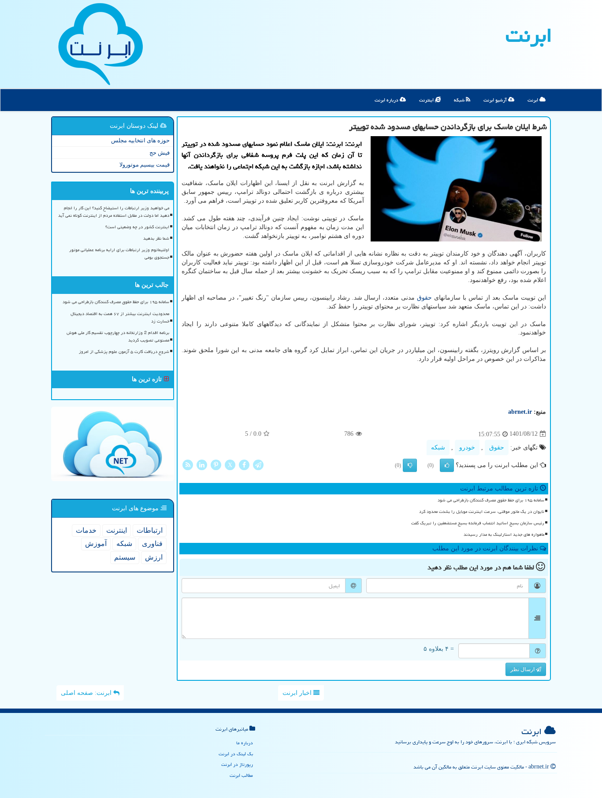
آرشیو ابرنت (495, 99)
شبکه (460, 99)
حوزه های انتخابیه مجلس (140, 140)
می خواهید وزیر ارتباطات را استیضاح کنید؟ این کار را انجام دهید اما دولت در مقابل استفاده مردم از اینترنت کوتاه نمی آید (113, 212)
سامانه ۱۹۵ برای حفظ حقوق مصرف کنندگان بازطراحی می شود (491, 500)
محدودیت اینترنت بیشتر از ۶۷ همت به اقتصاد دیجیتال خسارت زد (120, 317)
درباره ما (244, 742)
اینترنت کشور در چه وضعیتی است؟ (137, 227)
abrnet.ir (520, 411)
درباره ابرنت (387, 99)
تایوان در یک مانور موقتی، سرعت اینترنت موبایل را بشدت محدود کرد (481, 511)
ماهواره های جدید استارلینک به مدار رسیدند (504, 534)
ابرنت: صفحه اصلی (87, 693)
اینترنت (427, 99)
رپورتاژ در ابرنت (237, 764)
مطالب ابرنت (241, 775)
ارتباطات (150, 530)
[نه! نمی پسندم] (410, 465)
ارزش (154, 557)
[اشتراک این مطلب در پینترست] (216, 464)
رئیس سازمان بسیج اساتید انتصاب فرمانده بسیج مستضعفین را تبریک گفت (477, 523)
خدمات (86, 530)
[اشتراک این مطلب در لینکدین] (202, 464)
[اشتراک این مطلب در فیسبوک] (244, 464)
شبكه (438, 447)
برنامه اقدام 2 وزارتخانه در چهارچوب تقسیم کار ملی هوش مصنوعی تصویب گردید (118, 336)
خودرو (467, 447)
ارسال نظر (523, 669)
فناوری (152, 543)
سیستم (124, 557)
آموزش (96, 543)
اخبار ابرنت (297, 693)
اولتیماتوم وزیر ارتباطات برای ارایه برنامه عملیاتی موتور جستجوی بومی (119, 253)
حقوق (424, 297)
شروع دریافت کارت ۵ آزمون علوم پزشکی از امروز (124, 351)
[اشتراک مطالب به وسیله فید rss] (188, 464)
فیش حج (159, 152)
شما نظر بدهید (156, 238)
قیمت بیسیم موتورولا (144, 164)
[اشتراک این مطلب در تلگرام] (258, 464)
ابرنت (528, 35)
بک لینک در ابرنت (236, 753)
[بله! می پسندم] (447, 465)
